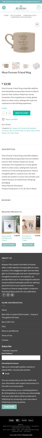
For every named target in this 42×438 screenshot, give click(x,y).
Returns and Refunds (10, 331)
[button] (4, 8)
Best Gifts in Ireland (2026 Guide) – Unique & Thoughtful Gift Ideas (20, 315)
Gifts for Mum (35, 131)
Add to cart (21, 113)
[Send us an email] (12, 295)
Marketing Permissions (10, 363)
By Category (14, 128)
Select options (8, 244)
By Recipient (32, 128)
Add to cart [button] (28, 244)
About (4, 310)
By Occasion (16, 15)
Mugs (17, 133)
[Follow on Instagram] (8, 295)
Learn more (27, 399)
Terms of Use (7, 335)
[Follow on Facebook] (4, 295)
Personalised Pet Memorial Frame (7, 238)
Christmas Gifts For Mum (21, 17)
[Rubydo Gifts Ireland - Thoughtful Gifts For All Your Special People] (21, 8)
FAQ (3, 326)
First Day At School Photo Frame (27, 238)
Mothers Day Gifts (8, 133)
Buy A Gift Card (8, 322)
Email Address (7, 353)
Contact (5, 340)
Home (6, 15)
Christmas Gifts (29, 15)
